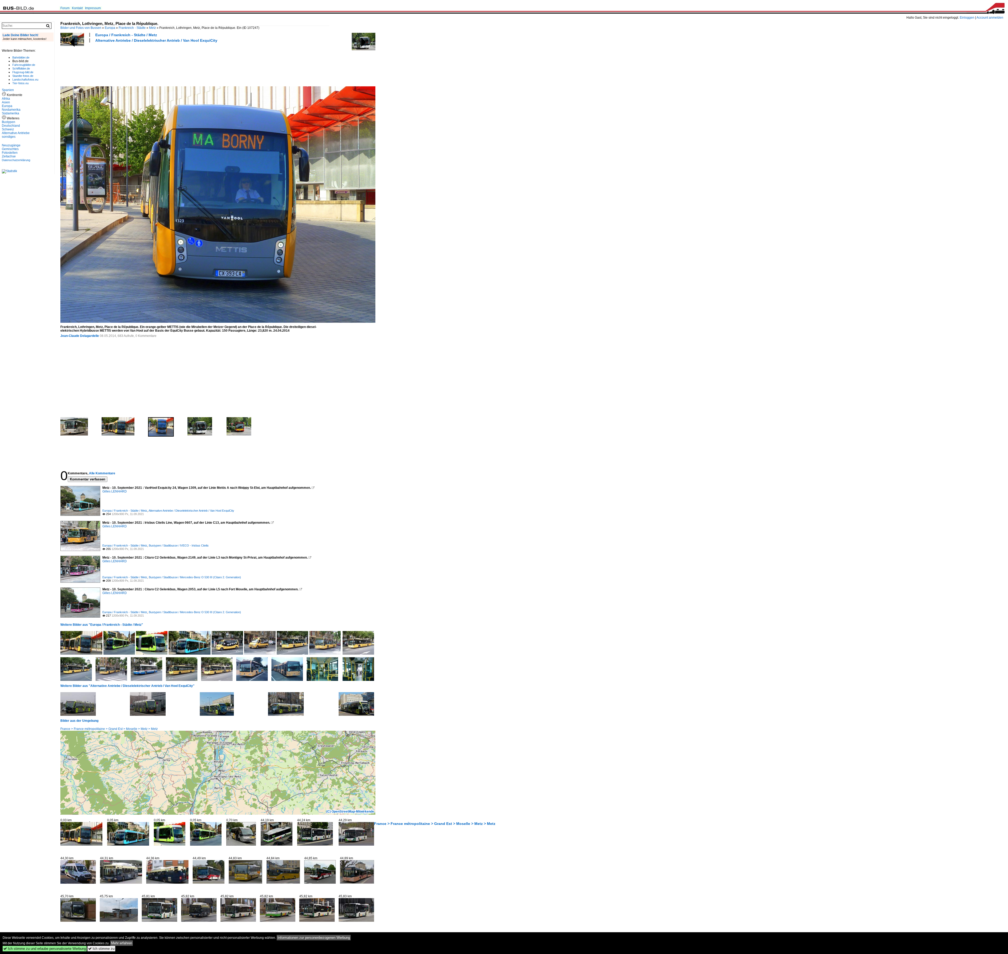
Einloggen (967, 17)
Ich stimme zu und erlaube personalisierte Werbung (44, 949)
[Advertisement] (155, 64)
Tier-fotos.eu (20, 83)
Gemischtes (10, 149)
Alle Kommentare (102, 473)
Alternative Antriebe (16, 133)
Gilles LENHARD (114, 491)
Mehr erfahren (121, 943)
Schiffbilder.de (21, 68)
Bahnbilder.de (20, 57)
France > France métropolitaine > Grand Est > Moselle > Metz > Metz (109, 729)
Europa (110, 28)
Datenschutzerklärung (16, 160)
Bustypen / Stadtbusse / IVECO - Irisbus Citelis (179, 545)
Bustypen (8, 122)
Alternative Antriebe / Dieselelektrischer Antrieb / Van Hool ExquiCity (156, 40)
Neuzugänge (11, 145)
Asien (6, 102)
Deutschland (11, 126)
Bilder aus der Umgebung (79, 721)
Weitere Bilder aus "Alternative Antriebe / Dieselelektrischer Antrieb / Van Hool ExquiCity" (127, 686)
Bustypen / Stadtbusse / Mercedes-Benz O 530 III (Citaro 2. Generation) (195, 577)
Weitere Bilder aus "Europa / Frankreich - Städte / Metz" (101, 625)
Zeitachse (9, 156)
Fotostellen (10, 153)
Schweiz (8, 129)
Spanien (8, 90)
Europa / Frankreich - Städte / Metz (126, 35)
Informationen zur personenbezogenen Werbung (313, 938)
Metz (152, 28)
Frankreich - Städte (132, 28)
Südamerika (10, 113)
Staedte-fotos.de (22, 75)
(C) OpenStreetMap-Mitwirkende (350, 811)
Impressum (93, 8)
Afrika (6, 98)
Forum (65, 8)
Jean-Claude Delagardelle (79, 336)
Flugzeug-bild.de (22, 72)
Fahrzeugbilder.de (23, 64)
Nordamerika (11, 110)
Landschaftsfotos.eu (25, 79)
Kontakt (77, 8)
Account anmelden (989, 17)
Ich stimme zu (101, 949)
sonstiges (8, 137)
